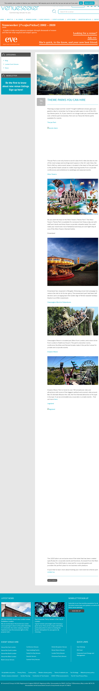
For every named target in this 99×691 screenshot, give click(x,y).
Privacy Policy (22, 672)
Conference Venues (32, 647)
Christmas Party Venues (59, 656)
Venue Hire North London (8, 653)
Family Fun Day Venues (33, 653)
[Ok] (97, 3)
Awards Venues (31, 656)
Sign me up (76, 611)
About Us (10, 19)
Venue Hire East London (8, 647)
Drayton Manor (52, 352)
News (7, 68)
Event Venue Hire (10, 642)
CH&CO (69, 685)
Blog (6, 60)
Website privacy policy (87, 672)
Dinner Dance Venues (58, 650)
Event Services (44, 19)
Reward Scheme (31, 19)
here (55, 399)
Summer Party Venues (33, 659)
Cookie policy (32, 672)
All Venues (19, 19)
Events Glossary (58, 19)
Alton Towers (52, 174)
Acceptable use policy (8, 672)
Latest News (71, 19)
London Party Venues (58, 653)
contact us (51, 572)
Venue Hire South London (9, 650)
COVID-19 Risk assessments (60, 676)
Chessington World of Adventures (59, 302)
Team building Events (32, 650)
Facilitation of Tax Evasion (41, 676)
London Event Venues (12, 64)
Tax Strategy (74, 672)
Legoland (50, 403)
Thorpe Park (51, 122)
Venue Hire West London (8, 656)
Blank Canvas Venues (7, 659)
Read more (89, 3)
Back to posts (52, 580)
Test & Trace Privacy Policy (79, 676)
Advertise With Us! (84, 19)
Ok (81, 3)
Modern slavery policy (45, 672)
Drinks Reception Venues (59, 647)
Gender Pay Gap (25, 676)
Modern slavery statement (10, 676)
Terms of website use (61, 672)
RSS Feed (79, 650)
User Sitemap (81, 647)
